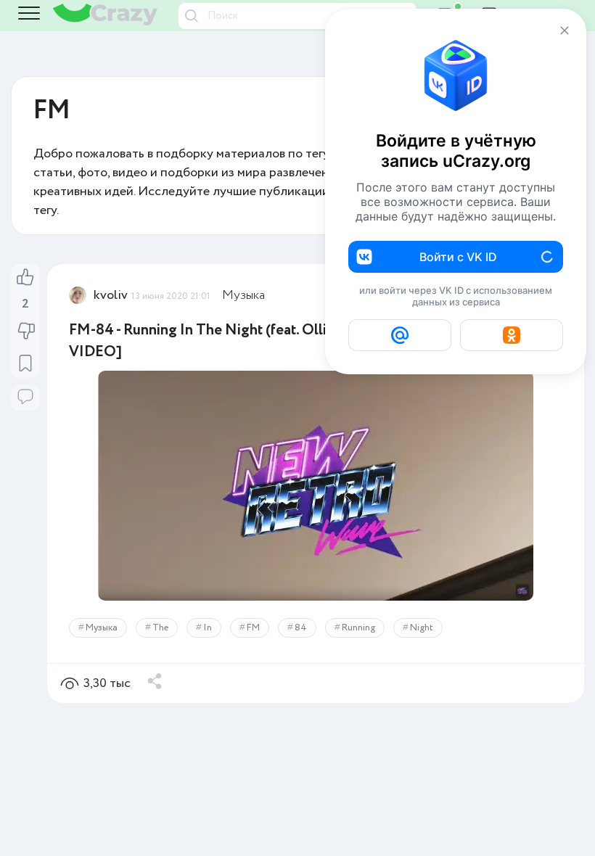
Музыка (243, 295)
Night (421, 628)
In (207, 628)
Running (358, 628)
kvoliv (111, 295)
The (160, 628)
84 (301, 628)
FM (253, 628)
